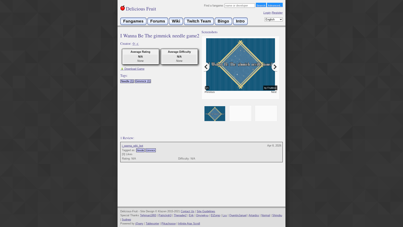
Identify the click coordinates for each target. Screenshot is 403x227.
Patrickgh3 (164, 215)
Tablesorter (152, 223)
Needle (140, 150)
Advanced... (275, 5)
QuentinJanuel (238, 215)
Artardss (254, 215)
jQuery (139, 223)
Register (277, 12)
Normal (265, 215)
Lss (224, 215)
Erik (191, 215)
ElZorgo (215, 215)
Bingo (223, 21)
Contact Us (187, 211)
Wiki (176, 21)
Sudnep (126, 219)
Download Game (132, 68)
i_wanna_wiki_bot (132, 145)
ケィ (135, 43)
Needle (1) (127, 81)
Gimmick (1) (142, 81)
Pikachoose (168, 223)
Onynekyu (202, 215)
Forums (157, 21)
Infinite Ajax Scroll (189, 223)
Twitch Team (199, 21)
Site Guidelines (206, 211)
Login (267, 12)
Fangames (133, 21)
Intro (240, 21)
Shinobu (277, 215)
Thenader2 (180, 215)
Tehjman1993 (148, 215)
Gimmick (150, 150)
